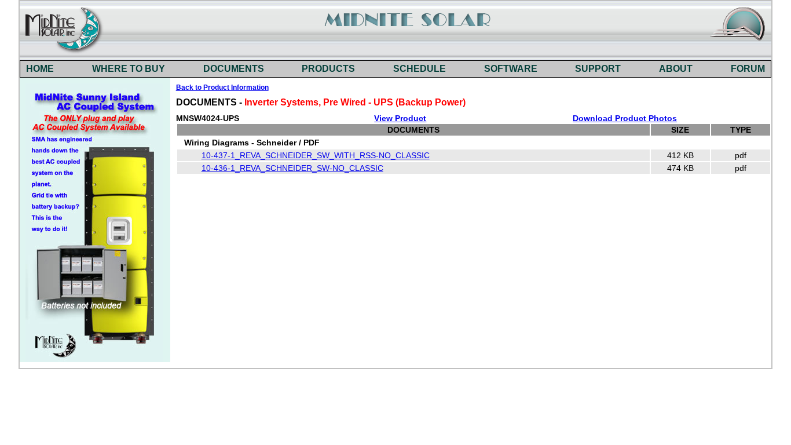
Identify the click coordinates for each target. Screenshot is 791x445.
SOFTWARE (510, 69)
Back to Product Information (222, 87)
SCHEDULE (419, 69)
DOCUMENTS (233, 69)
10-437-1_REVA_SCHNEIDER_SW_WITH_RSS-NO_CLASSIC (316, 155)
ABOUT (676, 69)
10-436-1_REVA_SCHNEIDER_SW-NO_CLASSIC (292, 168)
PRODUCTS (328, 69)
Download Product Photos (625, 118)
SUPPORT (598, 69)
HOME (40, 69)
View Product (400, 118)
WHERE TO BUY (128, 69)
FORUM (748, 69)
